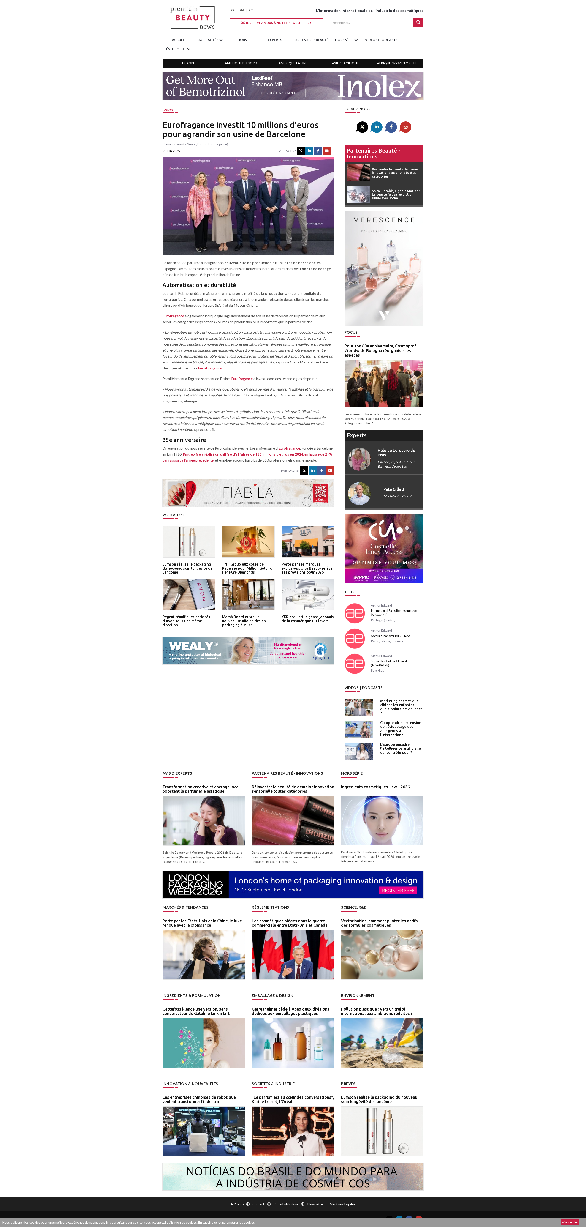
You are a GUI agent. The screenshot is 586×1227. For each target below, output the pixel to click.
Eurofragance (173, 316)
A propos (237, 1204)
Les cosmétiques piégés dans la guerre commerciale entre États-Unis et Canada (290, 923)
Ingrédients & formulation (192, 995)
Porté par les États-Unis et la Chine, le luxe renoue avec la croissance (202, 923)
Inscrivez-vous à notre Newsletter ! (278, 23)
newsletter (315, 1204)
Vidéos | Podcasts (381, 40)
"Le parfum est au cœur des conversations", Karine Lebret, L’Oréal (293, 1099)
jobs (243, 40)
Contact (258, 1204)
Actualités (208, 40)
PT (251, 10)
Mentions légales (342, 1204)
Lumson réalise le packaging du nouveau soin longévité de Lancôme (187, 568)
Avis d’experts (177, 773)
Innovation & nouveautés (190, 1083)
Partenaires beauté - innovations (373, 154)
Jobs (349, 592)
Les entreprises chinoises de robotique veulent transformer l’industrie (199, 1099)
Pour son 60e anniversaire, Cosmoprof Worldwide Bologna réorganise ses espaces (380, 350)
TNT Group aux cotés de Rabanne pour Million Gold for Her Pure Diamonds (248, 568)
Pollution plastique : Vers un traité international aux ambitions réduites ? (376, 1011)
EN (241, 10)
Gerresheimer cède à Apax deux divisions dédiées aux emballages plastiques (290, 1011)
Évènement (176, 49)
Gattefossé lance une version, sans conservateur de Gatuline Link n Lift (196, 1011)
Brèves (168, 110)
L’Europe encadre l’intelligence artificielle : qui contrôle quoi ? (401, 748)
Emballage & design (272, 995)
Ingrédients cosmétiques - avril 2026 (375, 786)
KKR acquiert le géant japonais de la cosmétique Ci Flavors (308, 619)
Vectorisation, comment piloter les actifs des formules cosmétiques (379, 923)
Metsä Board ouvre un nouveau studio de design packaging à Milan (244, 621)
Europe (188, 63)
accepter (571, 1222)
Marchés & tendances (186, 907)
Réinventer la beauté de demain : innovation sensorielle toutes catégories (293, 789)
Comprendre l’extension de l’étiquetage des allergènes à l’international (400, 729)
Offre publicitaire (286, 1204)
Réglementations (270, 907)
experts (275, 40)
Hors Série (352, 773)
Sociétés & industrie (273, 1083)
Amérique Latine (293, 63)
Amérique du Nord (241, 63)
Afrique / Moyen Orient (397, 63)
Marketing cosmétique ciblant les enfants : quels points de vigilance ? (401, 707)
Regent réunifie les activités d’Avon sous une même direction (186, 621)
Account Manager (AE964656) (391, 636)
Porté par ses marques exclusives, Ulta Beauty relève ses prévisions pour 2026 (307, 568)
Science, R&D (354, 907)
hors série (344, 40)
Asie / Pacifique (345, 63)
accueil (178, 40)
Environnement (358, 995)
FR (233, 10)
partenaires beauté (310, 40)
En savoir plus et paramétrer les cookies (226, 1222)
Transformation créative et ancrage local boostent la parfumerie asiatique (201, 789)
